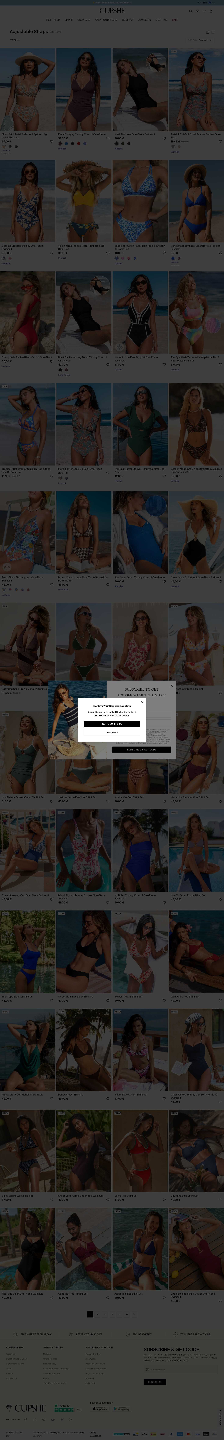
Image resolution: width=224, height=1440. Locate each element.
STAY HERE (112, 732)
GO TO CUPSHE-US (112, 724)
